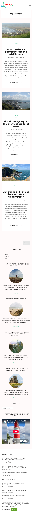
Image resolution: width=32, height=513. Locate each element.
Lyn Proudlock (21, 200)
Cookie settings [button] (6, 509)
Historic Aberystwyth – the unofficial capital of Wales (16, 124)
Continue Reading (15, 82)
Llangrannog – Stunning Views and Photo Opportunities (16, 194)
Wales (16, 43)
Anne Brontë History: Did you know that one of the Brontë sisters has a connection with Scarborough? (15, 459)
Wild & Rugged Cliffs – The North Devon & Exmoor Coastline (13, 484)
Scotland (6, 256)
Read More (16, 293)
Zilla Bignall (20, 57)
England (6, 254)
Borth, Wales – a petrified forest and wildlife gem (16, 52)
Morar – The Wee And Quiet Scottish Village (14, 490)
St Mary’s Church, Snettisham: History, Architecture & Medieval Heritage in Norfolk (14, 466)
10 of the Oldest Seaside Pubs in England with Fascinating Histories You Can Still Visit (14, 473)
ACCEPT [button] (14, 509)
